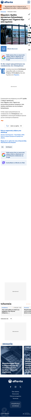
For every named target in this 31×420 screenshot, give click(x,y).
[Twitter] (29, 30)
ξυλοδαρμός (9, 147)
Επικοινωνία (15, 394)
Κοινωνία (3, 11)
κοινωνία (8, 343)
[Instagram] (15, 387)
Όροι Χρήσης (15, 391)
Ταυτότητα (15, 398)
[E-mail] (29, 49)
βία (2, 147)
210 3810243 (15, 406)
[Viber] (29, 40)
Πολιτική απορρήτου (15, 396)
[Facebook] (29, 25)
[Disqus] (15, 189)
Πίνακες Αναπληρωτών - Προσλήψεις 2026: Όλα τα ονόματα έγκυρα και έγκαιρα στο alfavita (13, 136)
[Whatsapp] (29, 45)
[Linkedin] (29, 35)
